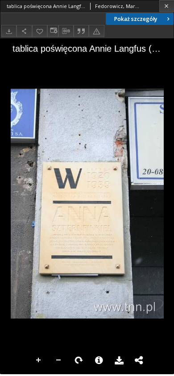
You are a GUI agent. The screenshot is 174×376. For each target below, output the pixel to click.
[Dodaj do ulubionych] (39, 31)
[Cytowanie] (81, 31)
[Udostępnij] (24, 31)
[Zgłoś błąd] (96, 31)
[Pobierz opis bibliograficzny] (66, 31)
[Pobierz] (9, 31)
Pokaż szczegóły (135, 19)
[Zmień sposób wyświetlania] (52, 31)
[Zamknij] (166, 6)
